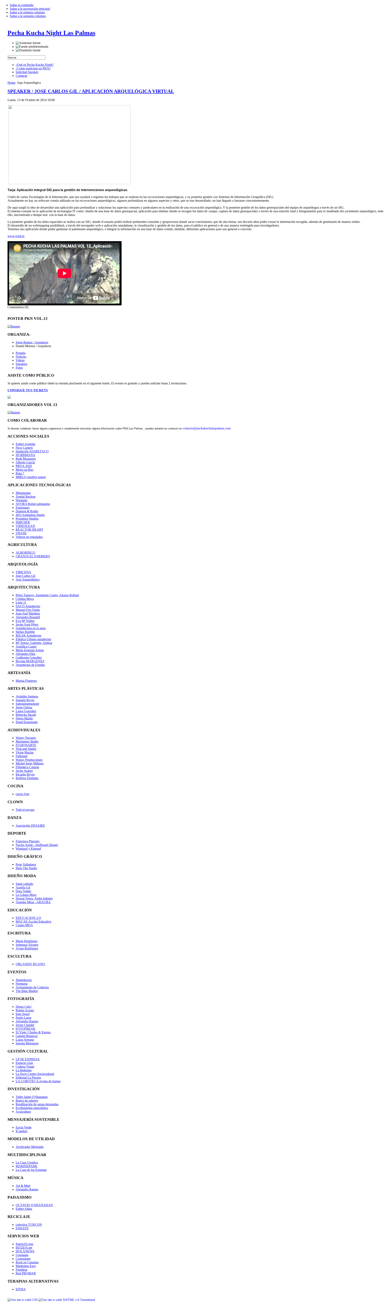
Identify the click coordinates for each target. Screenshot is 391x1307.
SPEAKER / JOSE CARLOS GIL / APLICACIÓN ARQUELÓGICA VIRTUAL (91, 91)
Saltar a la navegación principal (30, 8)
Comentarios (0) (18, 307)
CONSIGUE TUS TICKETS (28, 390)
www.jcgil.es (16, 236)
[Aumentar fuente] (28, 43)
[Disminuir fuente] (28, 50)
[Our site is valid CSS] (23, 1299)
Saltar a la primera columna (27, 12)
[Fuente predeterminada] (32, 46)
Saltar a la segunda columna (28, 16)
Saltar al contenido (22, 5)
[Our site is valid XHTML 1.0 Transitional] (66, 1299)
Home (11, 82)
